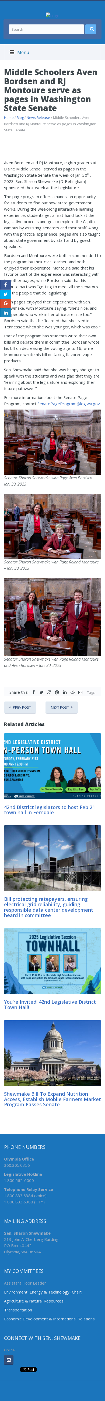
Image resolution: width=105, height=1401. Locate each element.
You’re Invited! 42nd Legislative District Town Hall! (50, 1004)
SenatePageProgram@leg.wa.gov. (69, 403)
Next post (60, 707)
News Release (38, 117)
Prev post (22, 707)
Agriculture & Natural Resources (34, 1301)
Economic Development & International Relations (49, 1318)
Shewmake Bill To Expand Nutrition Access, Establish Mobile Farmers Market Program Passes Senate (52, 1099)
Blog (20, 117)
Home (9, 117)
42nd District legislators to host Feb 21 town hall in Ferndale (49, 810)
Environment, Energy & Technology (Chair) (43, 1292)
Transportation (18, 1310)
